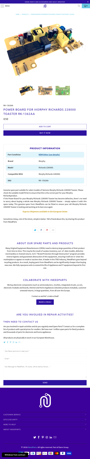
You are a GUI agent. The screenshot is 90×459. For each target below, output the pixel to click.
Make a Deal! (45, 302)
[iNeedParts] (45, 6)
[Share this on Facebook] (41, 230)
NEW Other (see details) (49, 155)
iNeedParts (32, 447)
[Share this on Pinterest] (47, 230)
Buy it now (45, 133)
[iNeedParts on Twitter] (4, 342)
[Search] (79, 6)
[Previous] (5, 49)
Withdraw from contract (15, 455)
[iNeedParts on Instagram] (13, 342)
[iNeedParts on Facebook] (7, 342)
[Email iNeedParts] (19, 342)
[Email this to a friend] (53, 230)
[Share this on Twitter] (35, 230)
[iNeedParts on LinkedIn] (16, 342)
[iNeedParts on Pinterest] (10, 342)
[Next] (85, 49)
